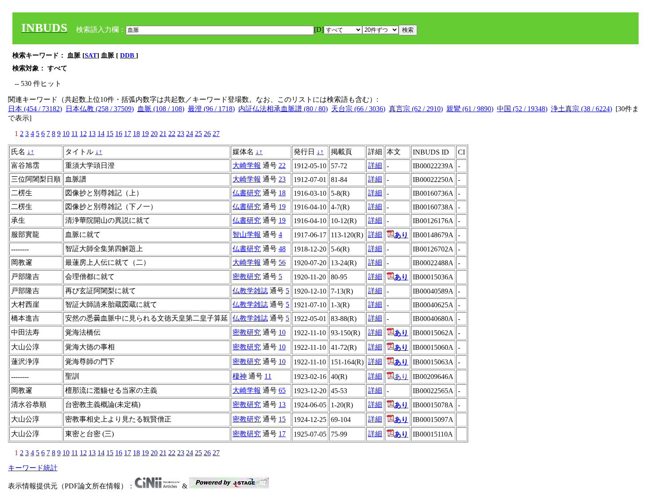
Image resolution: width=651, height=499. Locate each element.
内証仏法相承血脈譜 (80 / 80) (283, 108)
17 (127, 133)
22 (171, 133)
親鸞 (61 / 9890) (469, 108)
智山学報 (246, 234)
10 (66, 133)
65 (282, 390)
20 (154, 133)
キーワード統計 (33, 468)
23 (180, 133)
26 (207, 133)
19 (145, 133)
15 (109, 133)
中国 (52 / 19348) (522, 108)
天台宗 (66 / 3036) (358, 108)
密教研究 (246, 276)
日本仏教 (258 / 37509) (100, 108)
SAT (91, 55)
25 (198, 133)
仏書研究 (246, 193)
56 (282, 262)
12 (83, 133)
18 (136, 133)
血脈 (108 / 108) (160, 108)
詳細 (375, 165)
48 (282, 248)
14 (101, 133)
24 (189, 133)
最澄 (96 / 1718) (211, 108)
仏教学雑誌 (250, 290)
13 (92, 133)
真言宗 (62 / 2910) (416, 108)
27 (216, 133)
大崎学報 (246, 165)
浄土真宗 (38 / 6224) (581, 108)
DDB (128, 55)
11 (74, 133)
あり (401, 376)
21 (163, 133)
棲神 (239, 376)
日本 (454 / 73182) (35, 108)
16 (118, 133)
